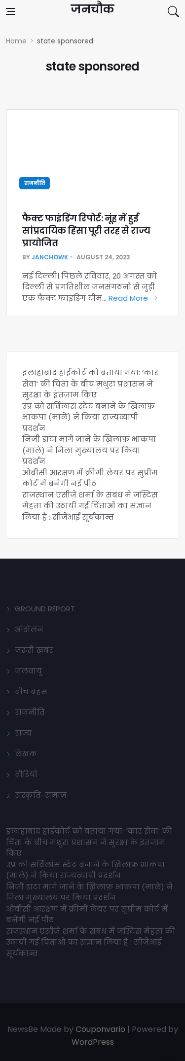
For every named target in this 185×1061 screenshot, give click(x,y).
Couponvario (100, 1029)
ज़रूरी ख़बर (34, 650)
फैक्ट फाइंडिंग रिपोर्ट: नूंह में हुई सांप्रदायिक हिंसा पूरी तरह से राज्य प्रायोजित (86, 230)
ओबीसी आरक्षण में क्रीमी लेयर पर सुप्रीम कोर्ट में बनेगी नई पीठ (90, 478)
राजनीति (34, 183)
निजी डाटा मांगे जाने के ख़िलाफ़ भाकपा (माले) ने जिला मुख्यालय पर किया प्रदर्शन (89, 450)
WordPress (93, 1042)
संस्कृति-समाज (41, 795)
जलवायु (28, 671)
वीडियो (26, 774)
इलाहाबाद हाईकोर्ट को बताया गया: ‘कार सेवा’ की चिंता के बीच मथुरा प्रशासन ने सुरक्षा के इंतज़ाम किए (90, 383)
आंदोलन (29, 629)
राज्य (23, 733)
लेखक (26, 753)
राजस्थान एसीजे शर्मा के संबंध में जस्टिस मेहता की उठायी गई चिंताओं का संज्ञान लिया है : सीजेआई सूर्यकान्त (90, 506)
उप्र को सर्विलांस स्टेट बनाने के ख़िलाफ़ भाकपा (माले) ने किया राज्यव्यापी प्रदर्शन (88, 417)
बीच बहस (31, 691)
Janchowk (50, 257)
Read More (129, 298)
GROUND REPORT (45, 608)
